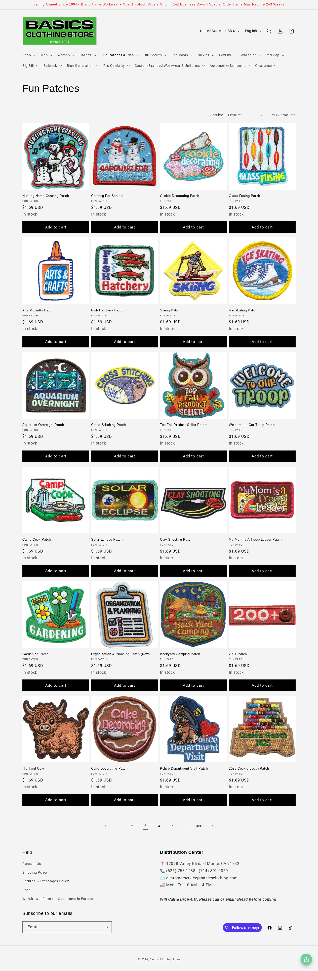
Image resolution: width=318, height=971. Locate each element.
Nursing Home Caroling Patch (45, 196)
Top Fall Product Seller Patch (183, 425)
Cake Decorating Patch (109, 768)
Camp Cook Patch (36, 539)
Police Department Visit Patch (184, 768)
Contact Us (31, 864)
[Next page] (212, 826)
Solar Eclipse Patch (106, 539)
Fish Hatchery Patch (107, 310)
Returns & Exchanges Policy (45, 881)
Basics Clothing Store (165, 959)
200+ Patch (238, 654)
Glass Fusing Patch (244, 196)
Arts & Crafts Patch (37, 310)
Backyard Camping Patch (180, 654)
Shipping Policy (35, 872)
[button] (28, 55)
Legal (27, 890)
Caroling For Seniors (107, 196)
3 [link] (145, 825)
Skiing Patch (170, 310)
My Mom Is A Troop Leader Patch (255, 539)
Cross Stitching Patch (108, 425)
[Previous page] (105, 826)
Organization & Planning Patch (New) (120, 654)
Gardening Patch (35, 654)
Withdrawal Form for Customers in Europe (57, 899)
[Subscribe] (106, 927)
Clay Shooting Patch (176, 539)
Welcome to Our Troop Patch (252, 425)
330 (199, 826)
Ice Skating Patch (243, 310)
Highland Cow (33, 768)
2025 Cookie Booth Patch (249, 768)
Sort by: (216, 115)
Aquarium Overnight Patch (43, 425)
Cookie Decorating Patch (179, 196)
